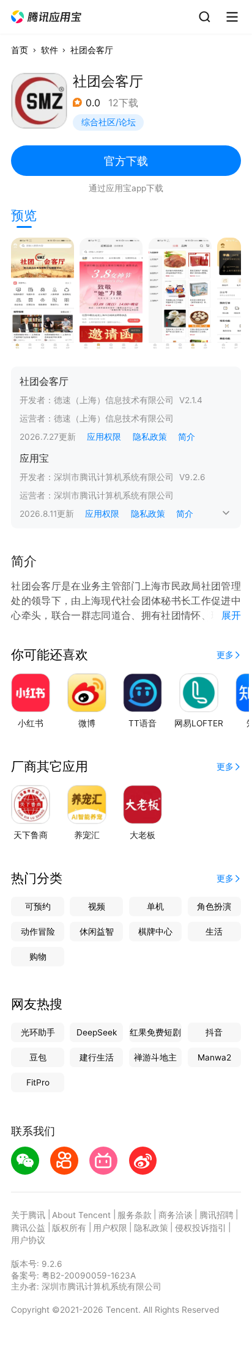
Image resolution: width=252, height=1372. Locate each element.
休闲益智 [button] (97, 931)
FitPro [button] (38, 1082)
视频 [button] (96, 906)
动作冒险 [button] (38, 931)
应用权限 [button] (104, 437)
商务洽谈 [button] (175, 1215)
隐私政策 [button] (150, 437)
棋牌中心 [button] (155, 931)
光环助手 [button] (38, 1032)
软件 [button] (49, 50)
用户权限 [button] (110, 1228)
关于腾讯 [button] (28, 1215)
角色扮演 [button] (214, 906)
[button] (47, 17)
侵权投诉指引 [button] (200, 1228)
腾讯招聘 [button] (216, 1215)
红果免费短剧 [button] (155, 1032)
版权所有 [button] (69, 1228)
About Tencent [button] (81, 1215)
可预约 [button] (38, 906)
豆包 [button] (37, 1057)
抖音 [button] (214, 1032)
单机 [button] (155, 906)
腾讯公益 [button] (28, 1228)
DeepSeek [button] (96, 1032)
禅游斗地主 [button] (155, 1057)
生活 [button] (214, 931)
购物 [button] (37, 956)
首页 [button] (19, 50)
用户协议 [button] (28, 1240)
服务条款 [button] (134, 1215)
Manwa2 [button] (214, 1057)
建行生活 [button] (97, 1057)
